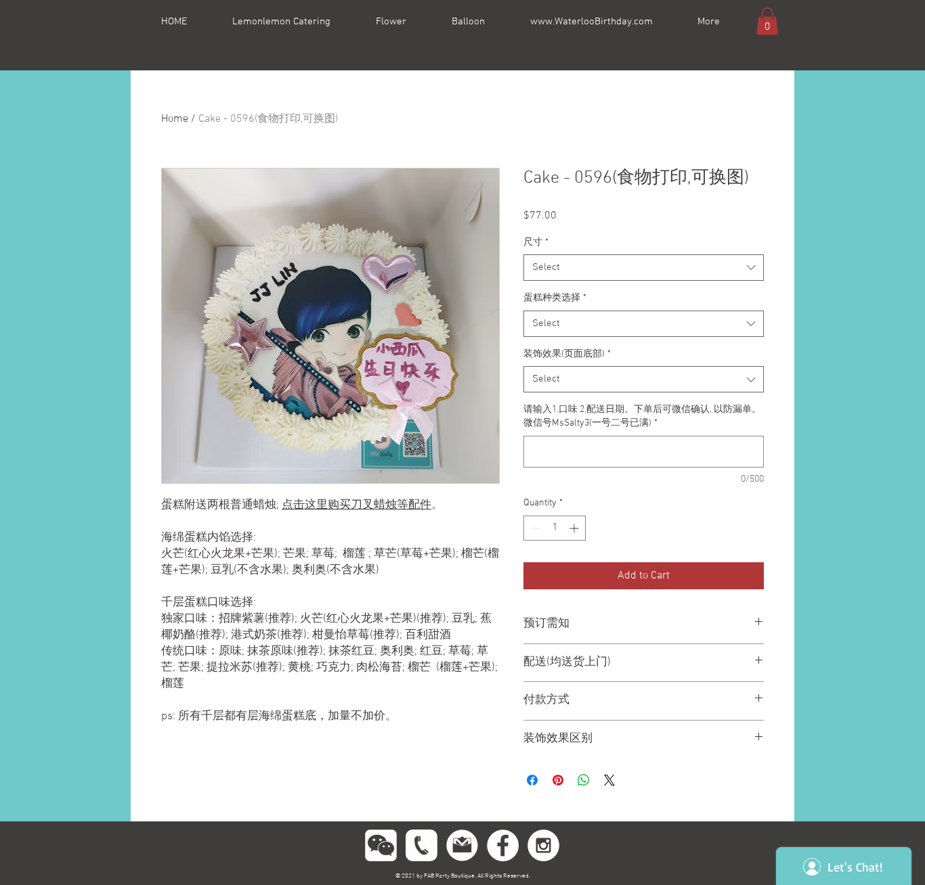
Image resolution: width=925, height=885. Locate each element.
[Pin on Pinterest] (558, 780)
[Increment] (575, 528)
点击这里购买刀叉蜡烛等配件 (356, 505)
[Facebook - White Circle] (503, 845)
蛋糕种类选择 (554, 298)
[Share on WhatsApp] (584, 780)
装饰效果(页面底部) (567, 354)
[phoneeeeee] (421, 845)
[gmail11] (462, 845)
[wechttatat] (381, 845)
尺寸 (535, 242)
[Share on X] (609, 780)
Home (174, 119)
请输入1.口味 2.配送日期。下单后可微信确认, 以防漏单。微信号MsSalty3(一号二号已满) (642, 416)
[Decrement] (533, 528)
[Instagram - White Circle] (543, 845)
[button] (767, 21)
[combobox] (643, 267)
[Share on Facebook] (532, 780)
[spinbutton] (554, 528)
